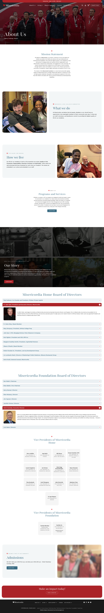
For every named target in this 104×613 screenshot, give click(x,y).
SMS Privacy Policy (52, 608)
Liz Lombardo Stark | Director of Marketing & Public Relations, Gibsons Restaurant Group (30, 355)
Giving (43, 602)
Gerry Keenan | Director (10, 390)
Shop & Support (52, 602)
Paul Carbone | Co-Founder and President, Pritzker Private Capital (23, 300)
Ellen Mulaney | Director (11, 394)
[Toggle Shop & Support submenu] (56, 602)
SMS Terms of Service (61, 608)
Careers (59, 5)
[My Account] (85, 5)
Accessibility (74, 608)
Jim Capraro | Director (10, 399)
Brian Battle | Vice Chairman (12, 385)
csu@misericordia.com (59, 530)
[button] (12, 567)
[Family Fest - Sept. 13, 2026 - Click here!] (52, 1)
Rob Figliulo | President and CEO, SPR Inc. (16, 337)
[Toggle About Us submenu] (40, 602)
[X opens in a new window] (90, 602)
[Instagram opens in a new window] (86, 602)
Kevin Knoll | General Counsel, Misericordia (16, 359)
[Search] (82, 5)
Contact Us (39, 608)
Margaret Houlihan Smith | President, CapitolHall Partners (21, 342)
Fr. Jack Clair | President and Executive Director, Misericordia (22, 304)
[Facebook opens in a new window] (84, 602)
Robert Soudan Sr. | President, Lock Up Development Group (21, 350)
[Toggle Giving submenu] (46, 602)
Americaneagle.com (59, 610)
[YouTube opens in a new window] (88, 602)
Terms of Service (45, 608)
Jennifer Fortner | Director (11, 403)
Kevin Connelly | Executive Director (14, 408)
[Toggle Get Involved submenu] (71, 602)
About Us (37, 602)
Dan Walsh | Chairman (10, 381)
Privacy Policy (68, 608)
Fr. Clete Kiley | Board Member (13, 324)
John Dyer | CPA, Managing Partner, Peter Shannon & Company (22, 333)
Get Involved (67, 602)
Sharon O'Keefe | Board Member (13, 346)
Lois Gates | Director (10, 427)
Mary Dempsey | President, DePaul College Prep (18, 328)
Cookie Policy (80, 608)
